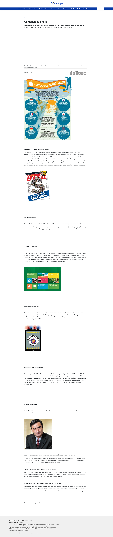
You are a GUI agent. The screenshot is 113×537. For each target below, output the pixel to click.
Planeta (47, 8)
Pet (87, 8)
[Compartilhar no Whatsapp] (77, 73)
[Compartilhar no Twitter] (74, 73)
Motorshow (66, 8)
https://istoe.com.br (13, 530)
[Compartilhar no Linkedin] (79, 73)
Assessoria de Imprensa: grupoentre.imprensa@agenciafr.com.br (34, 533)
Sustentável (80, 8)
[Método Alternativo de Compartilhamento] (85, 73)
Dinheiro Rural (33, 8)
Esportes (53, 8)
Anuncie (101, 8)
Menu (59, 8)
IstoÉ (19, 8)
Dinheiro (25, 8)
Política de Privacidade (14, 533)
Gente (40, 8)
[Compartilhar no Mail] (82, 73)
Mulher (73, 8)
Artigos (26, 18)
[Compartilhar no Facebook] (71, 73)
